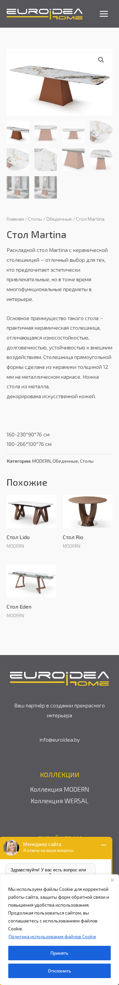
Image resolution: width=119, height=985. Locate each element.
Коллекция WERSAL (60, 801)
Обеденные (59, 219)
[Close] (112, 880)
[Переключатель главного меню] (103, 13)
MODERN (41, 461)
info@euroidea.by (59, 739)
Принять (59, 953)
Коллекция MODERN (59, 789)
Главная (15, 219)
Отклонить (59, 970)
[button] (101, 60)
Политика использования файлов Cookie (52, 936)
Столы (35, 219)
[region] (59, 929)
